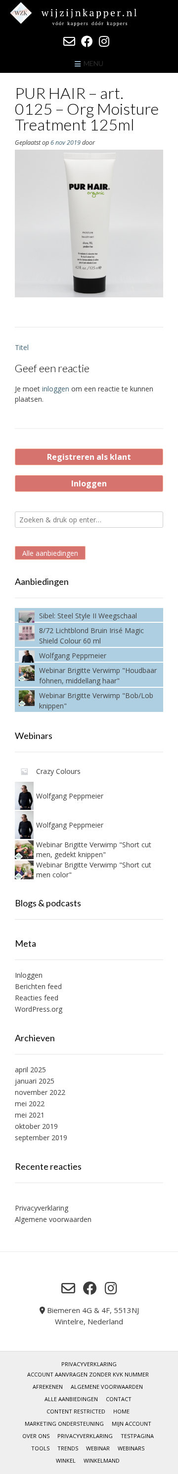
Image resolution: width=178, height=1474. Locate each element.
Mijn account (131, 1423)
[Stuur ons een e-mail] (69, 41)
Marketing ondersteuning (64, 1423)
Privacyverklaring (41, 1208)
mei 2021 (29, 1115)
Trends (67, 1448)
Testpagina (137, 1436)
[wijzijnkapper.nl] (89, 14)
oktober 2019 (36, 1126)
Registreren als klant (89, 456)
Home (121, 1411)
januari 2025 (34, 1081)
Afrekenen (48, 1386)
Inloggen (89, 483)
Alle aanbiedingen (50, 552)
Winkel (66, 1460)
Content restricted (75, 1411)
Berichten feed (38, 986)
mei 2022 (29, 1103)
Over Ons (35, 1436)
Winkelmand (102, 1460)
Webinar (98, 1448)
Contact (119, 1399)
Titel (22, 347)
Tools (40, 1448)
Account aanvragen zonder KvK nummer (88, 1374)
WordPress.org (38, 1009)
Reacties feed (36, 997)
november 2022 (40, 1092)
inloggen (55, 388)
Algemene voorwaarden (53, 1219)
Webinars (131, 1448)
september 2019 (41, 1137)
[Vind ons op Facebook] (87, 41)
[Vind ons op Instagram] (104, 41)
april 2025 (30, 1069)
